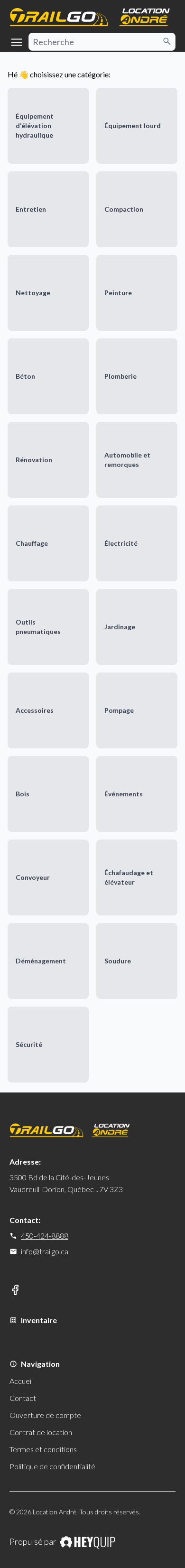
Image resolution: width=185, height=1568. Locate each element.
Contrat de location (40, 1432)
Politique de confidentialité (52, 1466)
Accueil (21, 1380)
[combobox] (102, 42)
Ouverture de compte (45, 1414)
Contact (22, 1397)
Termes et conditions (43, 1449)
